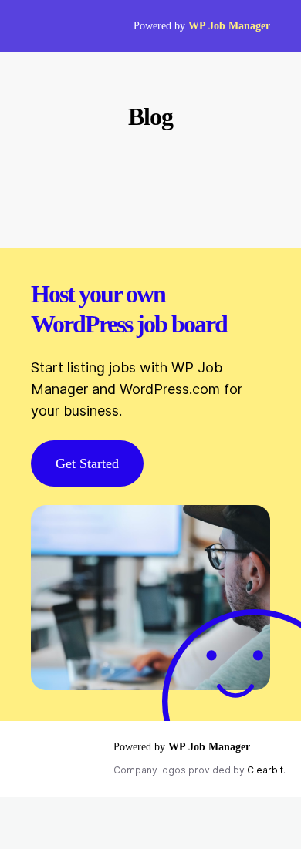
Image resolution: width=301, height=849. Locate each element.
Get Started (87, 463)
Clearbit (265, 770)
